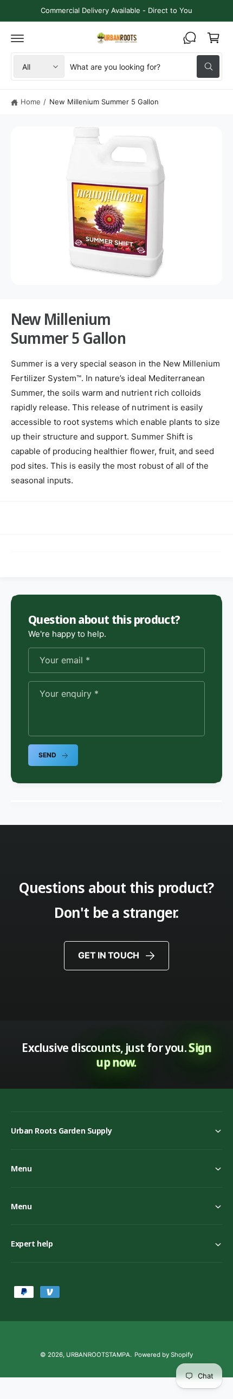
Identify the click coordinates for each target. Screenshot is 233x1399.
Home (31, 101)
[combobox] (144, 66)
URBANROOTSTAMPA (98, 1354)
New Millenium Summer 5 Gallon (104, 101)
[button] (17, 38)
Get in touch (108, 955)
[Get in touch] (190, 38)
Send (47, 755)
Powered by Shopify (163, 1354)
